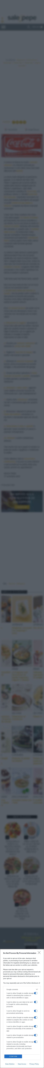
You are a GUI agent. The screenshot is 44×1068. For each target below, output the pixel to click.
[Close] (40, 953)
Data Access (22, 1064)
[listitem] (22, 989)
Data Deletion (10, 1064)
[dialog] (22, 1008)
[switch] (35, 993)
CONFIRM (13, 1056)
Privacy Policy (34, 1064)
